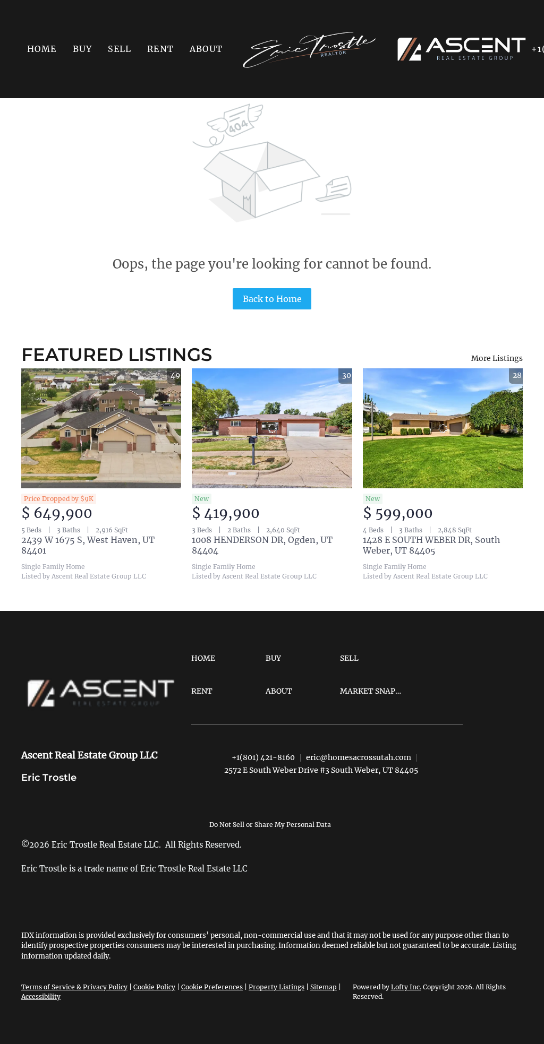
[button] (82, 49)
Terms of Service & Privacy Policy (74, 987)
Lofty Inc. (406, 987)
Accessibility (41, 996)
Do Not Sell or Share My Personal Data (270, 825)
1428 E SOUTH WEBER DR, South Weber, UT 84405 (431, 545)
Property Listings (276, 987)
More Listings (497, 358)
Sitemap (323, 987)
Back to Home (272, 299)
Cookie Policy (154, 987)
